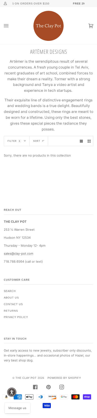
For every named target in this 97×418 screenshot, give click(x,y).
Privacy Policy (16, 317)
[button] (11, 392)
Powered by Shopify (64, 377)
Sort (36, 141)
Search (10, 291)
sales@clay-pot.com (18, 253)
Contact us (13, 304)
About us (11, 297)
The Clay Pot (26, 377)
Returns (11, 310)
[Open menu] (11, 26)
